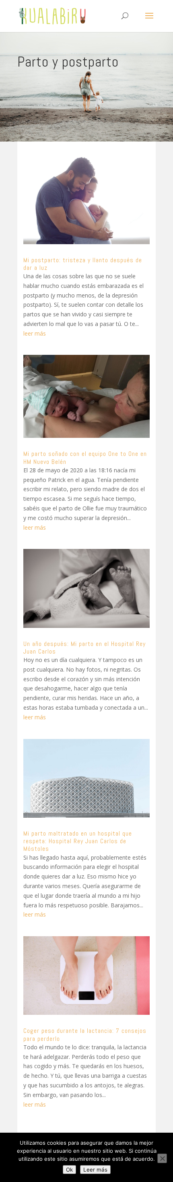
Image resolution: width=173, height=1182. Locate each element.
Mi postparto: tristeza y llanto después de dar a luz (82, 264)
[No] (162, 1158)
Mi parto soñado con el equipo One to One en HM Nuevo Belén (85, 457)
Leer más (95, 1169)
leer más (34, 333)
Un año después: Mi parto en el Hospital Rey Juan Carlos (84, 648)
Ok (69, 1169)
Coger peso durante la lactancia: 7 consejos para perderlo (84, 1034)
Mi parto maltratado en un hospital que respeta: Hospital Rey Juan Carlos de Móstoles (77, 841)
